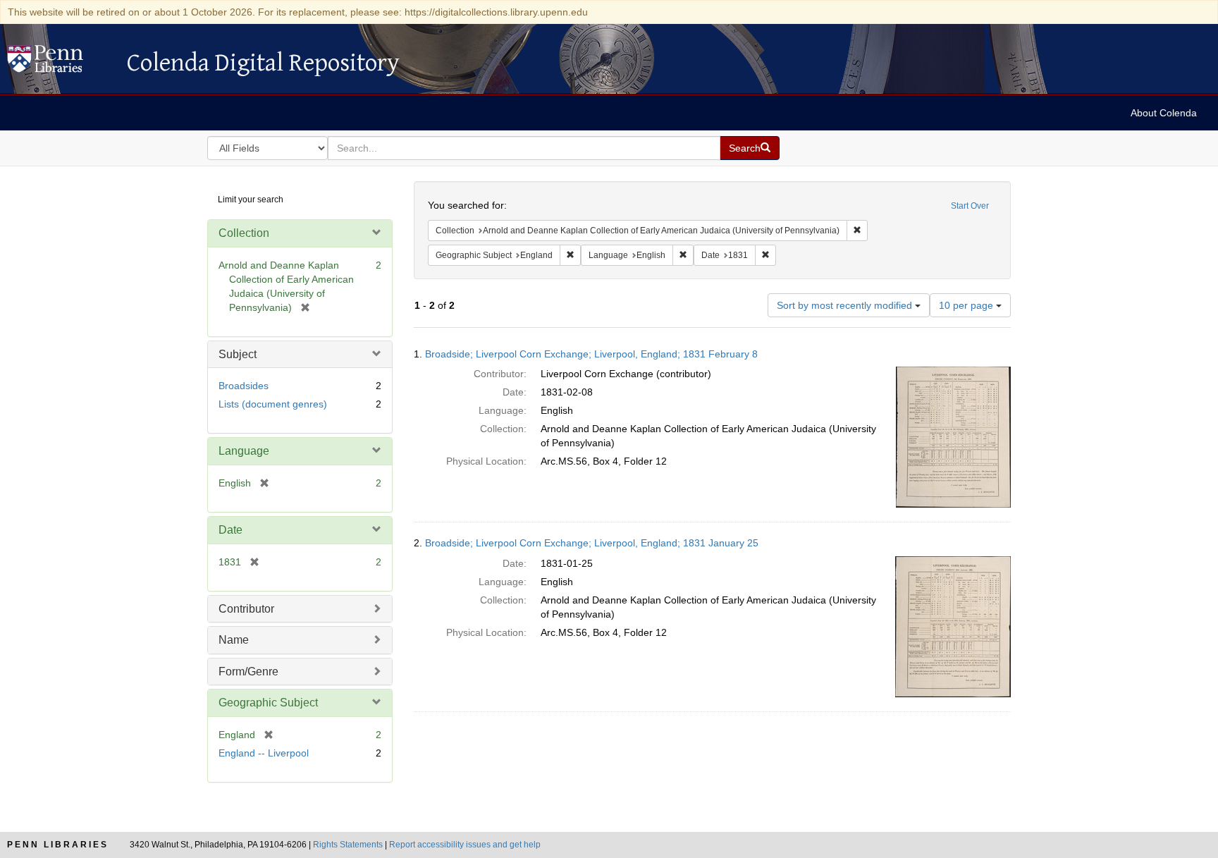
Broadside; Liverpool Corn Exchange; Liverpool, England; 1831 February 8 (591, 354)
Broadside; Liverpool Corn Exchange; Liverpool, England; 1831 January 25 (591, 542)
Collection (244, 233)
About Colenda (1164, 112)
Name (234, 640)
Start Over (970, 206)
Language (244, 451)
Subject (238, 354)
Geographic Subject (268, 703)
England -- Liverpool (264, 753)
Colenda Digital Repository (60, 62)
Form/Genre (248, 672)
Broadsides (244, 385)
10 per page (967, 305)
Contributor (246, 609)
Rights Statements (348, 845)
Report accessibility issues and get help (465, 845)
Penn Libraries (58, 845)
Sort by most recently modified (846, 305)
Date (230, 530)
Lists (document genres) (273, 404)
